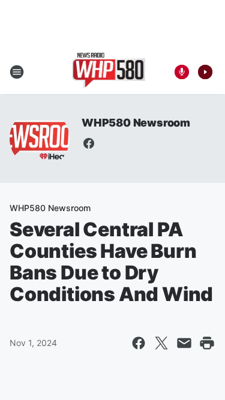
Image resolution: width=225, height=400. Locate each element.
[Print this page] (207, 343)
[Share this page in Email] (184, 343)
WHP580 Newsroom (136, 122)
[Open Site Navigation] (17, 72)
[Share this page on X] (161, 343)
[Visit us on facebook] (89, 143)
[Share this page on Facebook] (138, 343)
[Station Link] (109, 72)
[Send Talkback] (182, 72)
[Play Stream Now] (205, 72)
